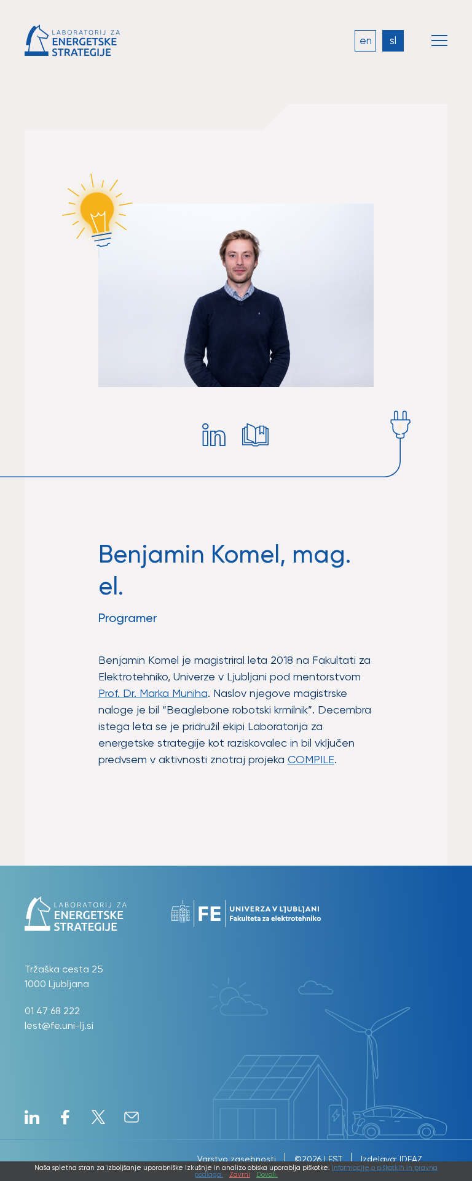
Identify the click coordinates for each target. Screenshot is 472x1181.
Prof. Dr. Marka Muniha (153, 693)
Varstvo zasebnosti (236, 1159)
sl (393, 40)
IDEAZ (410, 1159)
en (366, 40)
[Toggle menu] (439, 40)
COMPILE (311, 759)
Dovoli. (267, 1175)
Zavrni (239, 1175)
